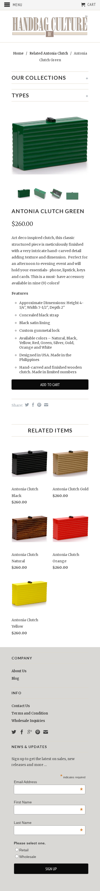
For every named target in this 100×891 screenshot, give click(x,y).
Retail (23, 850)
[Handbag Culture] (50, 26)
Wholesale (27, 857)
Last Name (48, 823)
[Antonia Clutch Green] (50, 145)
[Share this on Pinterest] (38, 405)
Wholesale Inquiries (28, 721)
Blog (15, 678)
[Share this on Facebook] (32, 405)
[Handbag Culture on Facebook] (21, 732)
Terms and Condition (30, 713)
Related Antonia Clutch (48, 53)
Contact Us (21, 706)
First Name (48, 802)
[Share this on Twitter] (26, 405)
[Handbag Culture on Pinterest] (37, 732)
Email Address (48, 782)
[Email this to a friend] (45, 405)
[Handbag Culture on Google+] (29, 732)
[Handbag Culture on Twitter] (14, 732)
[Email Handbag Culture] (45, 732)
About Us (19, 671)
